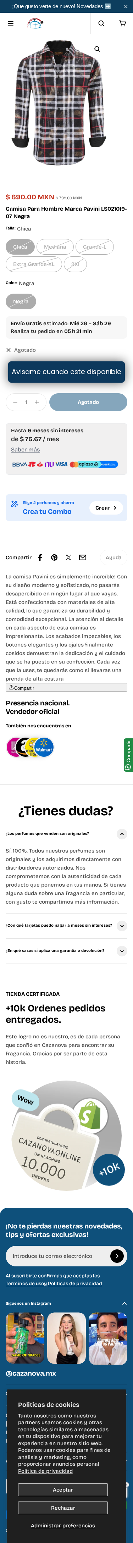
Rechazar (63, 1508)
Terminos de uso (25, 1284)
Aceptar (63, 1490)
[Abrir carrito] (122, 23)
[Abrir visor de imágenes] (97, 49)
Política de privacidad (45, 1471)
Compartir (24, 688)
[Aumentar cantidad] (39, 402)
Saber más (25, 449)
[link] (113, 557)
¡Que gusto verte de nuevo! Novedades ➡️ (61, 6)
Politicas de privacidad (75, 1284)
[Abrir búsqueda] (101, 23)
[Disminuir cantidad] (13, 402)
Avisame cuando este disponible (66, 372)
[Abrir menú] (10, 23)
